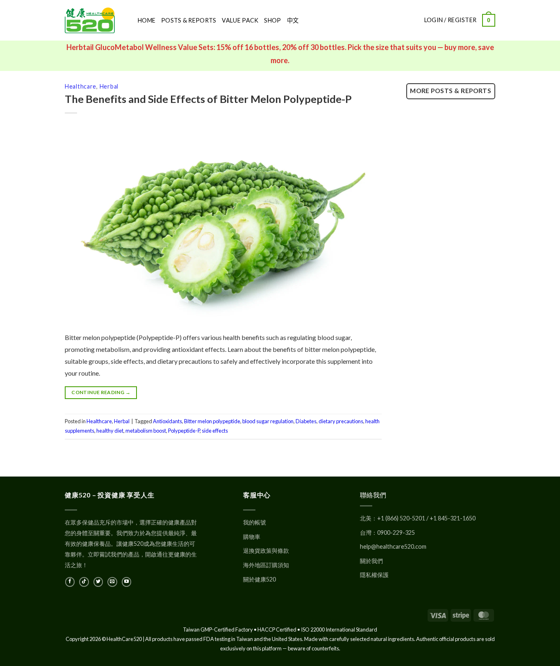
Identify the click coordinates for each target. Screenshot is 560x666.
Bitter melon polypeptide (212, 421)
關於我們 (371, 560)
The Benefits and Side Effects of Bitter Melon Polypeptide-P (208, 99)
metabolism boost (145, 430)
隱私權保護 (374, 574)
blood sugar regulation (268, 421)
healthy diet (109, 430)
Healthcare (80, 86)
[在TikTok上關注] (84, 582)
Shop (272, 20)
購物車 (251, 536)
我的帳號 (254, 522)
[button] (488, 20)
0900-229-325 (396, 532)
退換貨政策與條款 (266, 550)
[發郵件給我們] (112, 582)
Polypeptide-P (184, 430)
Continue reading (100, 392)
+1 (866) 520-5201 (401, 518)
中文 (293, 20)
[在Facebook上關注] (70, 582)
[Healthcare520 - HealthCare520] (95, 20)
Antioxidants (167, 421)
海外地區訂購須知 (266, 564)
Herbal (109, 86)
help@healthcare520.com (393, 546)
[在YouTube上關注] (126, 582)
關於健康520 (259, 579)
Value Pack (240, 20)
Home (146, 20)
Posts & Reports (188, 20)
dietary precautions (341, 421)
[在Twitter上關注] (98, 582)
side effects (215, 430)
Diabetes (306, 421)
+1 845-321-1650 (453, 518)
